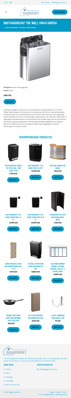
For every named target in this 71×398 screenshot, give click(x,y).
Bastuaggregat (22, 87)
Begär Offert (60, 12)
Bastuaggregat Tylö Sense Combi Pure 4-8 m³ (13, 217)
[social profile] (10, 2)
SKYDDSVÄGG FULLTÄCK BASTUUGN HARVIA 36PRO (58, 217)
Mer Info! (9, 102)
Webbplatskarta (61, 394)
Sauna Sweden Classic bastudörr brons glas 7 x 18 (13, 266)
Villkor (64, 392)
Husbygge (8, 377)
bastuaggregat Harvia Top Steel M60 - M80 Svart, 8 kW (13, 168)
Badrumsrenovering (12, 385)
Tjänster (8, 369)
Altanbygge (9, 381)
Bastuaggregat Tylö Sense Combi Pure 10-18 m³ (35, 217)
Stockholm (46, 2)
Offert (7, 373)
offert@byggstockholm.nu (59, 2)
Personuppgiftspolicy (46, 394)
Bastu (14, 87)
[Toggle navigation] (6, 12)
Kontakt (58, 392)
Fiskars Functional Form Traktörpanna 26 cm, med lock (13, 318)
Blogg (52, 392)
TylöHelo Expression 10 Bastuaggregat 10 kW (36, 266)
